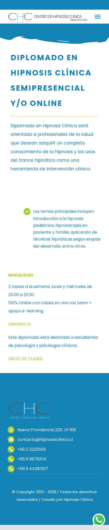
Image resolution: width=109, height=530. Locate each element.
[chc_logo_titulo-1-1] (30, 404)
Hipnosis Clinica (78, 499)
